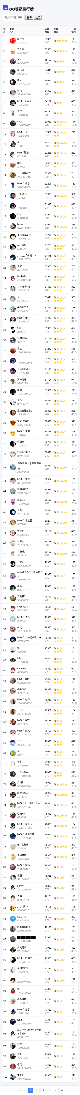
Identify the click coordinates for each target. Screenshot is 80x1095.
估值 (37, 17)
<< (18, 1090)
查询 (29, 17)
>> (62, 1090)
